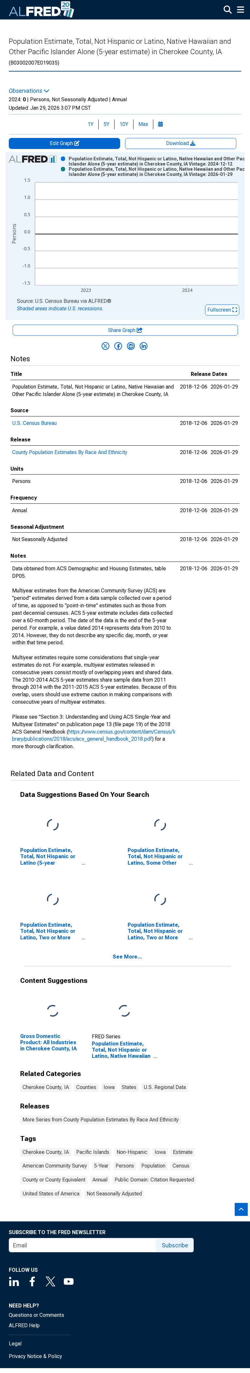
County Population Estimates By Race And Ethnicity (69, 452)
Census (181, 1166)
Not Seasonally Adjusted (114, 1194)
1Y (90, 124)
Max (143, 124)
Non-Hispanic (132, 1152)
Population (153, 1166)
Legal (15, 1344)
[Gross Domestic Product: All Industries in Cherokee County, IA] (52, 1011)
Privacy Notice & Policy (35, 1356)
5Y (106, 124)
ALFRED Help (24, 1325)
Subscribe (175, 1245)
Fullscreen (219, 310)
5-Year (101, 1166)
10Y (123, 124)
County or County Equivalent (53, 1180)
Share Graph (122, 330)
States (129, 1087)
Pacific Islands (92, 1152)
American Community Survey (54, 1166)
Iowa (109, 1087)
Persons (125, 1166)
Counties (86, 1087)
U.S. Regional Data (165, 1087)
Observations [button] (26, 91)
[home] (42, 9)
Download (178, 143)
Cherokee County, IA (45, 1087)
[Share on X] (105, 346)
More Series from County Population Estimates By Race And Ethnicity (100, 1120)
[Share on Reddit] (131, 346)
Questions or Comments (36, 1315)
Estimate (183, 1152)
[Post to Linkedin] (143, 346)
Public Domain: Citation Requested (154, 1180)
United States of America (50, 1194)
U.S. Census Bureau (34, 423)
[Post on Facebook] (118, 346)
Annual (99, 1180)
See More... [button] (127, 957)
